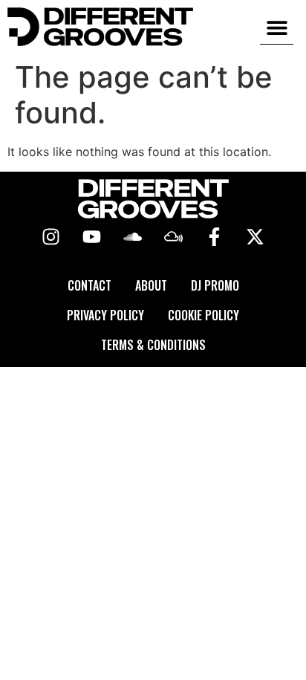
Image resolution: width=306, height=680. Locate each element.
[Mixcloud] (173, 237)
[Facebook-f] (214, 237)
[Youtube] (92, 237)
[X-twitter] (255, 237)
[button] (276, 27)
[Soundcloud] (133, 237)
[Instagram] (51, 237)
